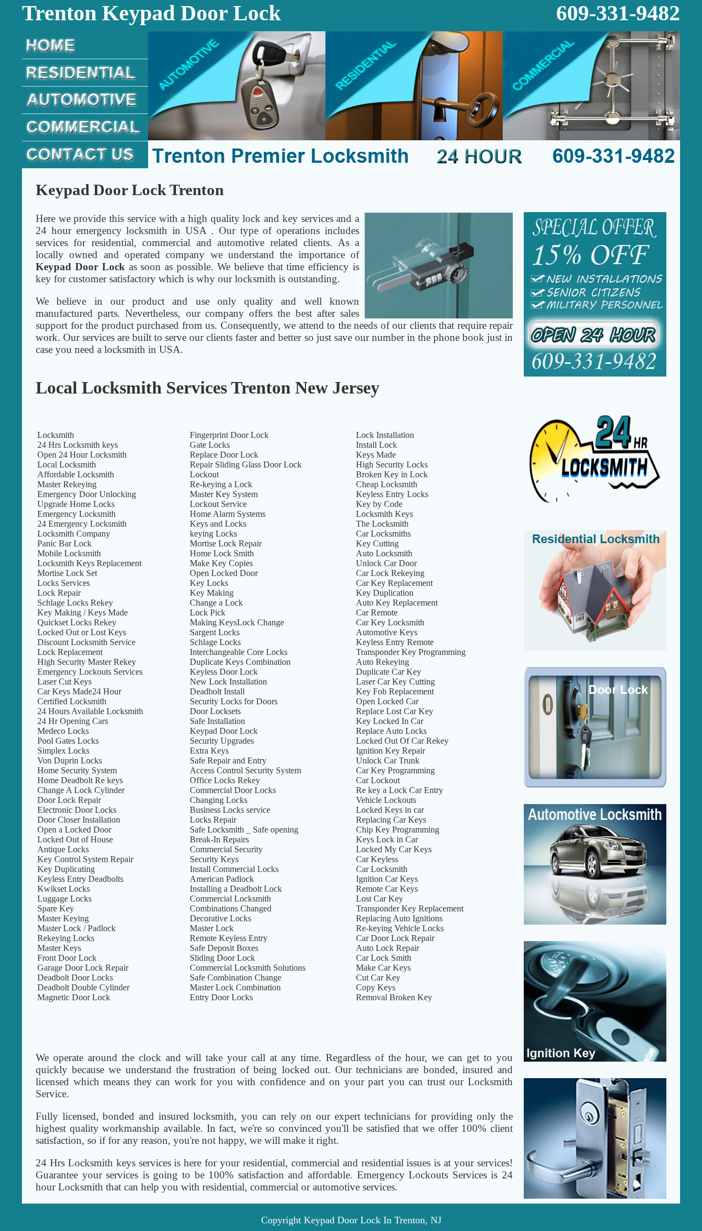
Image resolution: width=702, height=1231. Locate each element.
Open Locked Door (224, 573)
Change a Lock (216, 602)
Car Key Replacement (394, 583)
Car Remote (377, 612)
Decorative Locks (220, 918)
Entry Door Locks (221, 997)
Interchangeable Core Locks (238, 652)
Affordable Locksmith (75, 474)
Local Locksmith (66, 464)
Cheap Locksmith (386, 484)
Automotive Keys (386, 632)
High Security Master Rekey (86, 661)
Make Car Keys (383, 967)
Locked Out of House (75, 839)
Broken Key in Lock (392, 474)
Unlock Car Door (386, 563)
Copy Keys (375, 987)
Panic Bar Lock (64, 543)
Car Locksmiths (383, 533)
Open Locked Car (387, 701)
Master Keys (59, 948)
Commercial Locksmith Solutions (247, 967)
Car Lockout (378, 780)
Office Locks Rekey (225, 780)
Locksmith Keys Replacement (89, 563)
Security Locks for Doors (234, 701)
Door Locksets (215, 711)
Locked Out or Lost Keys (81, 632)
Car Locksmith (381, 869)
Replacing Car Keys (391, 819)
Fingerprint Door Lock (229, 435)
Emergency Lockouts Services (90, 671)
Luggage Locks (64, 898)
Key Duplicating (66, 869)
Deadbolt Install (217, 691)
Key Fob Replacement (395, 691)
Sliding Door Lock (222, 957)
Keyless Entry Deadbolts (80, 879)
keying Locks (213, 533)
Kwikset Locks (63, 888)
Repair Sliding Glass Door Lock (246, 464)
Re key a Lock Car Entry (399, 790)
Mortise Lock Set (67, 573)
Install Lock (376, 444)
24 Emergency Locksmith (82, 523)
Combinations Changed (230, 908)
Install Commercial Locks (234, 869)
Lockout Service (218, 504)
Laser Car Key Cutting (395, 681)
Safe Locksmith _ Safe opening (244, 829)
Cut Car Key (378, 977)
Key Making (212, 592)
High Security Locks (392, 464)
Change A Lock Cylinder (80, 790)
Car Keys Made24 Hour (79, 691)
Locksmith (55, 435)
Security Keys (214, 859)
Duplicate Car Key (388, 671)
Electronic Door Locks (76, 809)
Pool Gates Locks (68, 740)
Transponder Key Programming (411, 652)
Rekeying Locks (65, 938)
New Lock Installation (228, 681)
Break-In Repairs (219, 839)
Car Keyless (377, 859)
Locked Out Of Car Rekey (402, 740)
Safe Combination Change (235, 977)
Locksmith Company (73, 533)
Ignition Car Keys (387, 879)
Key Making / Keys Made (82, 612)
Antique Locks (63, 849)
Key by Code (379, 504)
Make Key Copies (221, 563)
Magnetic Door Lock (73, 997)
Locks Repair (213, 819)
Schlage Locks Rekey (75, 602)
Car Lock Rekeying (390, 573)
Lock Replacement (70, 652)
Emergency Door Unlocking (86, 494)
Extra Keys (209, 750)
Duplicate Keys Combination (240, 661)
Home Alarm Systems (227, 513)
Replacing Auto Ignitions (399, 918)
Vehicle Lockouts (386, 800)
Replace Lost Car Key (394, 711)
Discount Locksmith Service (86, 642)
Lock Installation (385, 435)
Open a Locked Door (74, 829)
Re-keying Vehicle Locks (400, 928)
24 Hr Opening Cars (72, 721)
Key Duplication (385, 592)
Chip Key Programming (397, 829)
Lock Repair (59, 592)
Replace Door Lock (224, 454)
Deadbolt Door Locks (75, 977)
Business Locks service (230, 809)
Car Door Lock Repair (395, 938)
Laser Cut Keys (64, 681)
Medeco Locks (63, 731)
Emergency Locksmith (76, 513)
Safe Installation (217, 721)
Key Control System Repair (85, 859)
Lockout (204, 474)
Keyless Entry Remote (395, 642)
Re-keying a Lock (221, 484)
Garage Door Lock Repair (82, 967)
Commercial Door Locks (233, 790)
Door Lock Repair (69, 800)
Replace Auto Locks (391, 731)
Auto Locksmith (384, 553)
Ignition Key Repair (390, 750)
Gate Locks (210, 444)
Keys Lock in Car (387, 839)
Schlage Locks (215, 642)
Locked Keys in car (390, 809)
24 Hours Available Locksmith (90, 711)
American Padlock (222, 879)
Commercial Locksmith (230, 898)
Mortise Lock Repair (226, 543)
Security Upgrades (222, 740)
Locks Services (63, 583)
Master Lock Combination (235, 987)
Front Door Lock (67, 957)
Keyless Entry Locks (392, 494)
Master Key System (224, 494)
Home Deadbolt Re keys (80, 780)
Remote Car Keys (387, 888)
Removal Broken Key (394, 997)
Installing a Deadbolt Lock (236, 888)
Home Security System (77, 770)
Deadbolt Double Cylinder (83, 987)
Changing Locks (218, 800)
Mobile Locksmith (69, 553)
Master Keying (63, 918)
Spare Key (55, 908)
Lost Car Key (379, 898)
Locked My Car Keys (394, 849)
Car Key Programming (395, 770)
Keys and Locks (218, 523)
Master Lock (212, 928)
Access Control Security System (245, 770)
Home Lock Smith (222, 553)
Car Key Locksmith (390, 622)
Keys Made (376, 454)
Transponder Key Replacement (409, 908)
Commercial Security (226, 849)
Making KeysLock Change (237, 622)
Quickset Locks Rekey (76, 622)
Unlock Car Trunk (388, 760)
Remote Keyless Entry (229, 938)
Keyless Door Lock (224, 671)
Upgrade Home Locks (76, 504)
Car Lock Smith (383, 957)
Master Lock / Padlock (76, 928)
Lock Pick (207, 612)
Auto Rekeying (382, 661)
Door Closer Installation (78, 819)
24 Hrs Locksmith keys (77, 444)
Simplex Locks (63, 750)
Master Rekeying (67, 484)
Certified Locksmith (71, 701)
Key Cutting (377, 543)
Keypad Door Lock (224, 731)
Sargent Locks (215, 632)
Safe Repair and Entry (228, 760)
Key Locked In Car (389, 721)
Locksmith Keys (384, 513)
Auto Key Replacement (397, 602)
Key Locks (209, 583)
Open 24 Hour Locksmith (82, 454)
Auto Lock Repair (387, 948)
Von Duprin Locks (69, 760)
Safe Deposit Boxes (224, 948)
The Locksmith (382, 523)
